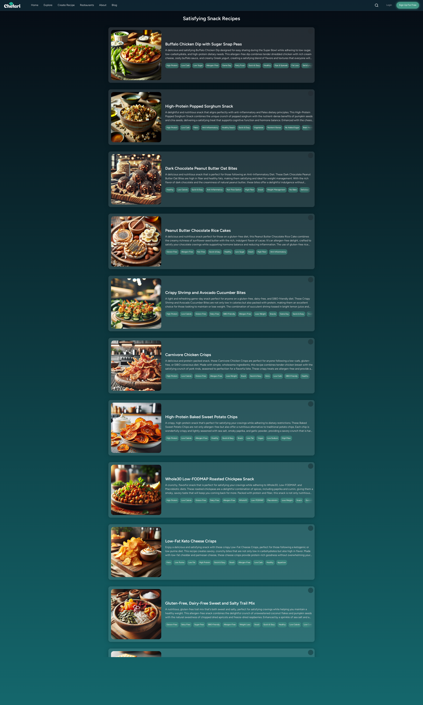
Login (389, 5)
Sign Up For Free (407, 5)
